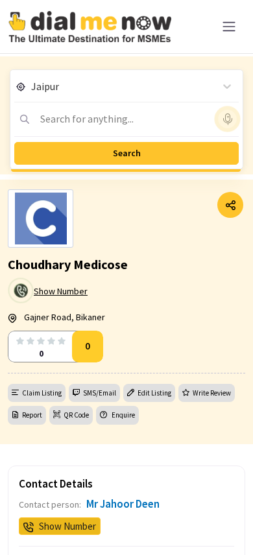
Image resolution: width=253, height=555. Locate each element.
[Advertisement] (126, 522)
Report (32, 414)
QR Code (76, 414)
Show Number (61, 291)
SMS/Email (99, 392)
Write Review (212, 392)
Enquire (122, 414)
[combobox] (32, 86)
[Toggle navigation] (229, 26)
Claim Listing (42, 392)
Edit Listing (154, 392)
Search (127, 153)
